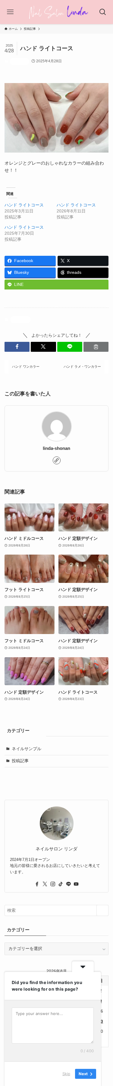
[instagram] (53, 884)
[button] (17, 347)
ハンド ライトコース (24, 205)
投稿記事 (19, 61)
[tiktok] (61, 884)
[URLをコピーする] (95, 347)
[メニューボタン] (10, 12)
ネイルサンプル (26, 749)
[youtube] (76, 884)
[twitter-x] (45, 884)
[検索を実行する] (102, 910)
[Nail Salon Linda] (56, 12)
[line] (68, 884)
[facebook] (37, 884)
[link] (57, 460)
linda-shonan (56, 448)
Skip (66, 1073)
